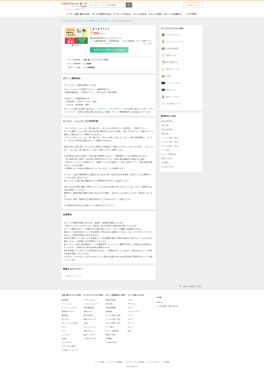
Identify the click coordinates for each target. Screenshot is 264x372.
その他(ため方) (167, 166)
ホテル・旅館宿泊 (168, 154)
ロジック (131, 323)
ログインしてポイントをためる (109, 49)
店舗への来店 (166, 158)
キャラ (130, 327)
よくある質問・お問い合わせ (167, 306)
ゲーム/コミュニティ (175, 41)
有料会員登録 (166, 129)
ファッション (67, 303)
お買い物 (165, 125)
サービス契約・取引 (169, 146)
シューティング (133, 311)
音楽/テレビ (171, 89)
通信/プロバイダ (173, 68)
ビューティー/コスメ (69, 307)
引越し (169, 75)
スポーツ (131, 319)
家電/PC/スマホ (67, 311)
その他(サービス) (173, 103)
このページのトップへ (192, 286)
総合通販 (65, 300)
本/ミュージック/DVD (69, 323)
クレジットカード (174, 82)
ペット (64, 330)
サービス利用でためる (101, 14)
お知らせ (159, 302)
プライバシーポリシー (154, 362)
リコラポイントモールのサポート (110, 108)
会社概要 (166, 362)
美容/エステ (171, 55)
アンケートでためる (122, 14)
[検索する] (129, 5)
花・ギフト (66, 319)
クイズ (130, 315)
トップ (69, 14)
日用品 (64, 338)
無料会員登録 (166, 121)
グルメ (64, 327)
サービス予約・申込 (169, 142)
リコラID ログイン (193, 5)
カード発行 (165, 150)
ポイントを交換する (173, 14)
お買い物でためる (82, 14)
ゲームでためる (139, 14)
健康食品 (65, 315)
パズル (130, 300)
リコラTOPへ (192, 14)
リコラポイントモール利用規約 (134, 362)
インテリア (66, 334)
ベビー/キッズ (67, 342)
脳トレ (130, 330)
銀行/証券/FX (171, 62)
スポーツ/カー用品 (68, 346)
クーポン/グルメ (173, 34)
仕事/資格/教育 (172, 48)
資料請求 (165, 133)
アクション (132, 303)
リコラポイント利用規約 (114, 362)
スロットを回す (155, 14)
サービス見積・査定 (169, 138)
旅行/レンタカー (173, 96)
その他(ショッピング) (73, 276)
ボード (130, 307)
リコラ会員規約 (100, 362)
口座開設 (165, 162)
